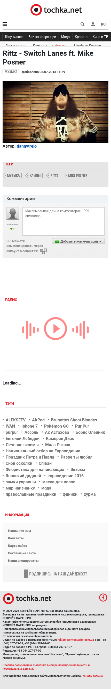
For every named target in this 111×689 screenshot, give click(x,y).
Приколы (40, 45)
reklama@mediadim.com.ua (76, 640)
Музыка (60, 45)
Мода (65, 37)
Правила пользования (17, 665)
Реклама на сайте (22, 553)
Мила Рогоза (57, 444)
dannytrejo (27, 146)
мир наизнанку (20, 488)
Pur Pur (82, 426)
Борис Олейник (90, 432)
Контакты (16, 538)
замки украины (21, 481)
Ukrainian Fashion (87, 45)
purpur (12, 432)
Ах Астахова (57, 432)
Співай (45, 463)
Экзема (77, 469)
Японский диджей (23, 475)
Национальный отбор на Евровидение (43, 450)
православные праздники (31, 494)
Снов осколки (19, 463)
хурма (90, 494)
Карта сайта (17, 546)
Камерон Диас (60, 438)
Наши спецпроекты (23, 561)
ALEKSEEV (16, 420)
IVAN (10, 426)
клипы (35, 175)
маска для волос (58, 481)
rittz (54, 175)
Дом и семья (15, 45)
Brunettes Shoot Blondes (74, 420)
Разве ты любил (76, 457)
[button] (93, 24)
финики (70, 494)
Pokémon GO (56, 426)
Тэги (10, 403)
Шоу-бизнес (14, 37)
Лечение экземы (22, 444)
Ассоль (31, 432)
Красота (81, 37)
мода (46, 488)
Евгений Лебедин (22, 438)
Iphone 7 (29, 426)
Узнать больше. (93, 676)
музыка (13, 175)
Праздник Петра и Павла (30, 457)
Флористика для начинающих (35, 469)
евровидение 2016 (65, 475)
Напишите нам (19, 531)
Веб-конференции (42, 37)
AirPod (38, 420)
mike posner (77, 175)
